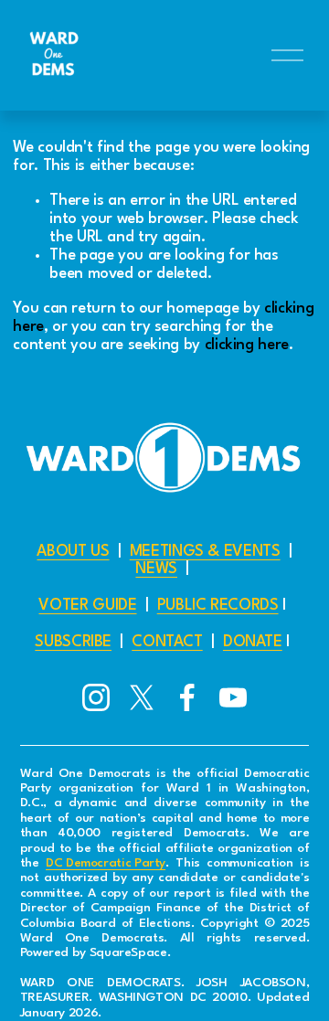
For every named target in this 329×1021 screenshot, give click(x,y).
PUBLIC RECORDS (218, 605)
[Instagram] (96, 697)
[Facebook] (187, 697)
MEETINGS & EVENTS (205, 551)
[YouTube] (233, 697)
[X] (141, 697)
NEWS (156, 569)
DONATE (252, 642)
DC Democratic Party (105, 863)
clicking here (247, 345)
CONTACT (167, 642)
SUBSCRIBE (73, 642)
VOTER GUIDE (87, 605)
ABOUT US (73, 551)
